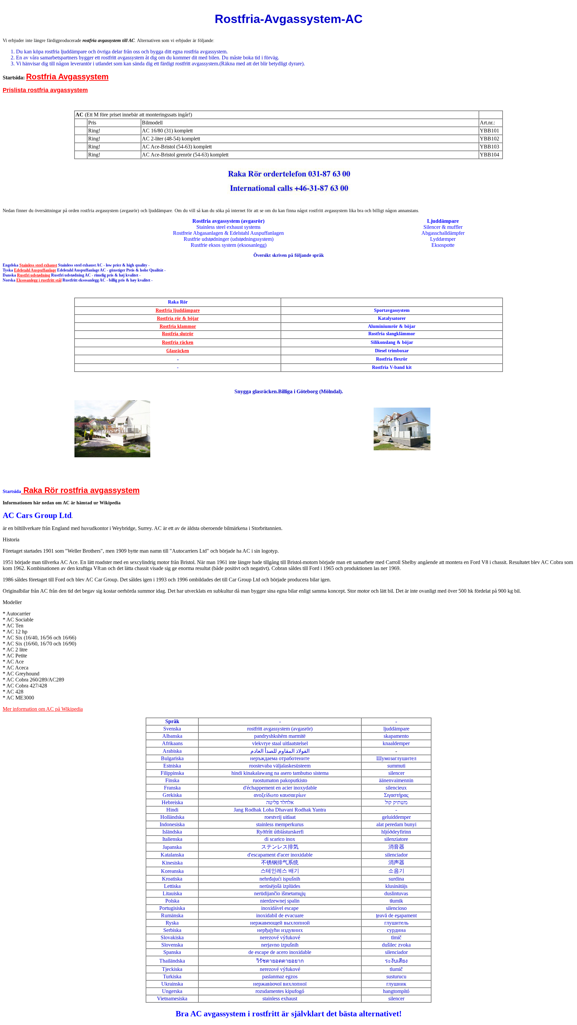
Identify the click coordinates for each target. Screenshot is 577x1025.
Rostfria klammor (178, 326)
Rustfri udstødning (33, 275)
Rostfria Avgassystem (67, 76)
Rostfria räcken (177, 342)
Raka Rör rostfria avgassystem (80, 490)
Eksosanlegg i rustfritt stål (38, 280)
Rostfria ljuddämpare (178, 310)
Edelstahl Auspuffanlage (35, 270)
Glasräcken (177, 350)
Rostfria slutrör (177, 333)
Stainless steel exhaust (38, 265)
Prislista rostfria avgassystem (45, 90)
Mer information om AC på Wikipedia (43, 709)
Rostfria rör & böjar (178, 318)
